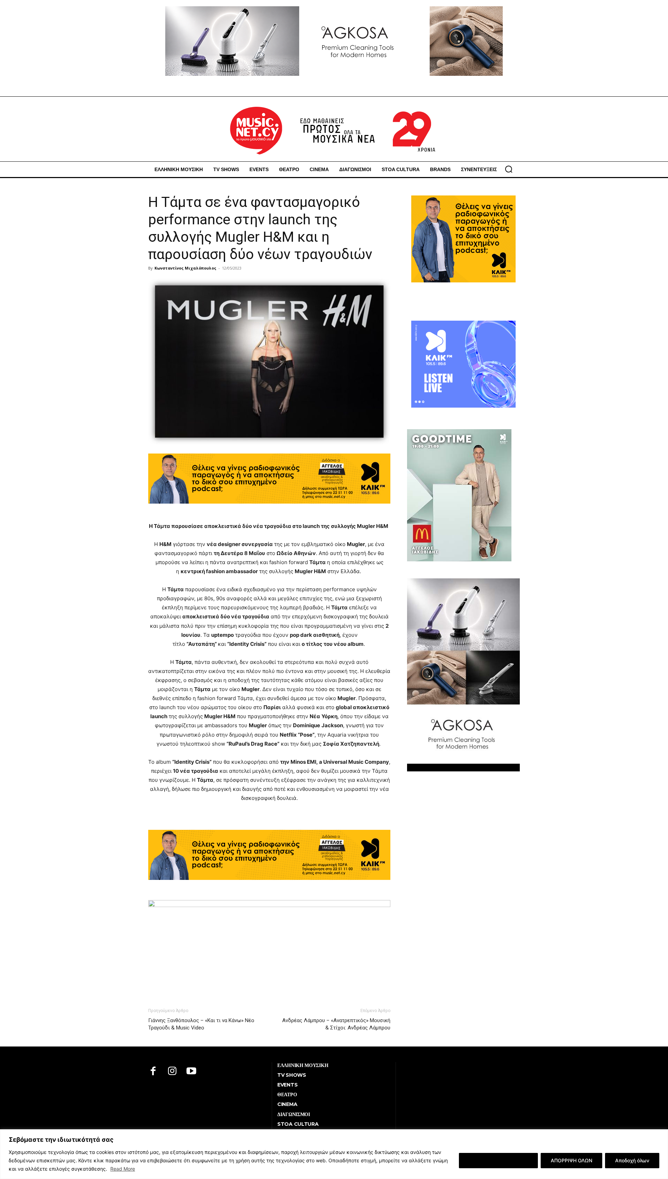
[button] (508, 169)
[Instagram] (172, 1072)
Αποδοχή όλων (632, 1160)
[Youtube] (191, 1072)
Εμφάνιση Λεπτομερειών (498, 1160)
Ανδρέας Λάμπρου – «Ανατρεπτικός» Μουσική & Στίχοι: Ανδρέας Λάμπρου (336, 1024)
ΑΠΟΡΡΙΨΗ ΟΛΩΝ (571, 1160)
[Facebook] (153, 1072)
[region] (334, 1154)
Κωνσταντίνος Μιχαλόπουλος (185, 268)
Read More (122, 1169)
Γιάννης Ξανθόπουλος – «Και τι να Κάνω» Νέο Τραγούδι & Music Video (201, 1024)
